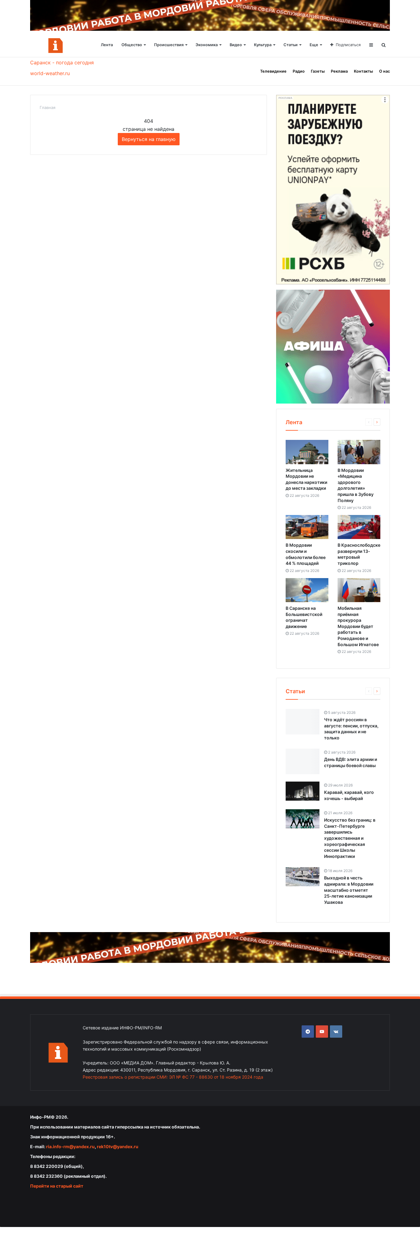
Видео (236, 44)
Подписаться (348, 44)
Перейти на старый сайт (56, 1186)
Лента (107, 44)
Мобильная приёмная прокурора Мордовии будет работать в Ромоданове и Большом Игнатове (358, 626)
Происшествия (169, 44)
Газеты (318, 71)
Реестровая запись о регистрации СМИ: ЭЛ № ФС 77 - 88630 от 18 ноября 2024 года (173, 1077)
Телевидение (273, 71)
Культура (262, 44)
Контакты (363, 71)
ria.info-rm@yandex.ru (70, 1146)
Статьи (290, 44)
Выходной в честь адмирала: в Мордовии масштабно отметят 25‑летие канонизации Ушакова (348, 889)
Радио (299, 71)
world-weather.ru (50, 73)
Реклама (339, 71)
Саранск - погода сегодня (62, 62)
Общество (131, 44)
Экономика (207, 44)
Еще (314, 44)
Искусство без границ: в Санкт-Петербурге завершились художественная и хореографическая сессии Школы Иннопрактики (349, 838)
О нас (384, 71)
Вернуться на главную (149, 139)
